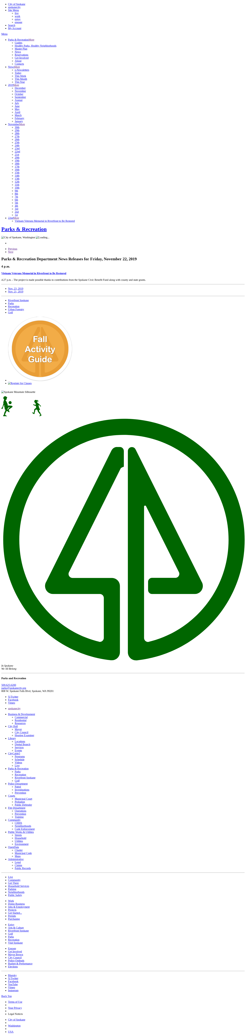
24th (17, 145)
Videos (18, 762)
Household (20, 838)
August (18, 100)
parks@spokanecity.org (13, 688)
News (18, 51)
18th (17, 163)
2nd (17, 211)
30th (17, 127)
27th (17, 136)
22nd (17, 151)
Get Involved (22, 57)
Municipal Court (23, 798)
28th (17, 133)
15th (17, 172)
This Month (21, 79)
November (20, 91)
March (18, 115)
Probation (20, 801)
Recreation (20, 774)
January (19, 121)
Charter (19, 850)
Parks (18, 771)
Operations (20, 810)
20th (17, 157)
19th (17, 160)
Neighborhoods (23, 826)
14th (17, 175)
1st (16, 214)
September (20, 97)
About (18, 60)
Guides (18, 42)
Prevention (20, 792)
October (19, 94)
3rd (16, 208)
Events (18, 750)
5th (16, 202)
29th (17, 130)
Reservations (21, 54)
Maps (18, 856)
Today (18, 72)
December (20, 88)
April (17, 112)
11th (17, 184)
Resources (20, 723)
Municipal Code (23, 853)
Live (17, 765)
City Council (21, 732)
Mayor (18, 729)
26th (17, 139)
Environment (21, 844)
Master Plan (21, 48)
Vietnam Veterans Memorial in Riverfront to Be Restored (45, 221)
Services (19, 747)
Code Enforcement (25, 829)
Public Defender (23, 804)
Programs (20, 756)
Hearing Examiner (24, 735)
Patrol (18, 786)
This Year (20, 82)
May (17, 109)
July (17, 103)
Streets (18, 835)
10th (17, 187)
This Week (20, 76)
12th (17, 181)
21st (17, 154)
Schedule (19, 759)
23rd (17, 148)
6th (16, 199)
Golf (17, 780)
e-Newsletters (22, 69)
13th (17, 178)
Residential (20, 720)
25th (17, 142)
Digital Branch (22, 744)
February (19, 118)
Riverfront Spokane (25, 777)
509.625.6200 (8, 685)
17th (17, 166)
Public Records (23, 868)
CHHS (18, 823)
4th (16, 205)
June (17, 106)
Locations (20, 741)
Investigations (22, 789)
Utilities (19, 841)
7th (16, 196)
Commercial (21, 717)
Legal (18, 862)
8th (16, 193)
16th (17, 169)
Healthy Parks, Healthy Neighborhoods (35, 45)
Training (19, 816)
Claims (18, 865)
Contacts (19, 63)
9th (16, 190)
